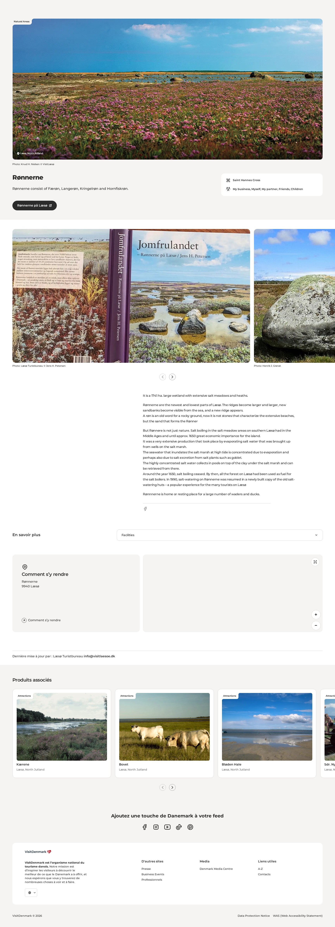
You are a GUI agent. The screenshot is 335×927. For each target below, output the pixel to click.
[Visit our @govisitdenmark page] (178, 827)
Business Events (153, 874)
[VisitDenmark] (38, 852)
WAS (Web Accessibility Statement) (298, 915)
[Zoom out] (316, 625)
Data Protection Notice (254, 915)
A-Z (260, 869)
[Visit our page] (156, 827)
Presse (146, 869)
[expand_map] (315, 562)
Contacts (264, 874)
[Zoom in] (316, 614)
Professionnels (152, 879)
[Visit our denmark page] (144, 827)
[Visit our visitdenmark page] (167, 827)
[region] (233, 593)
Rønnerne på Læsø (32, 205)
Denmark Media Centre (216, 869)
